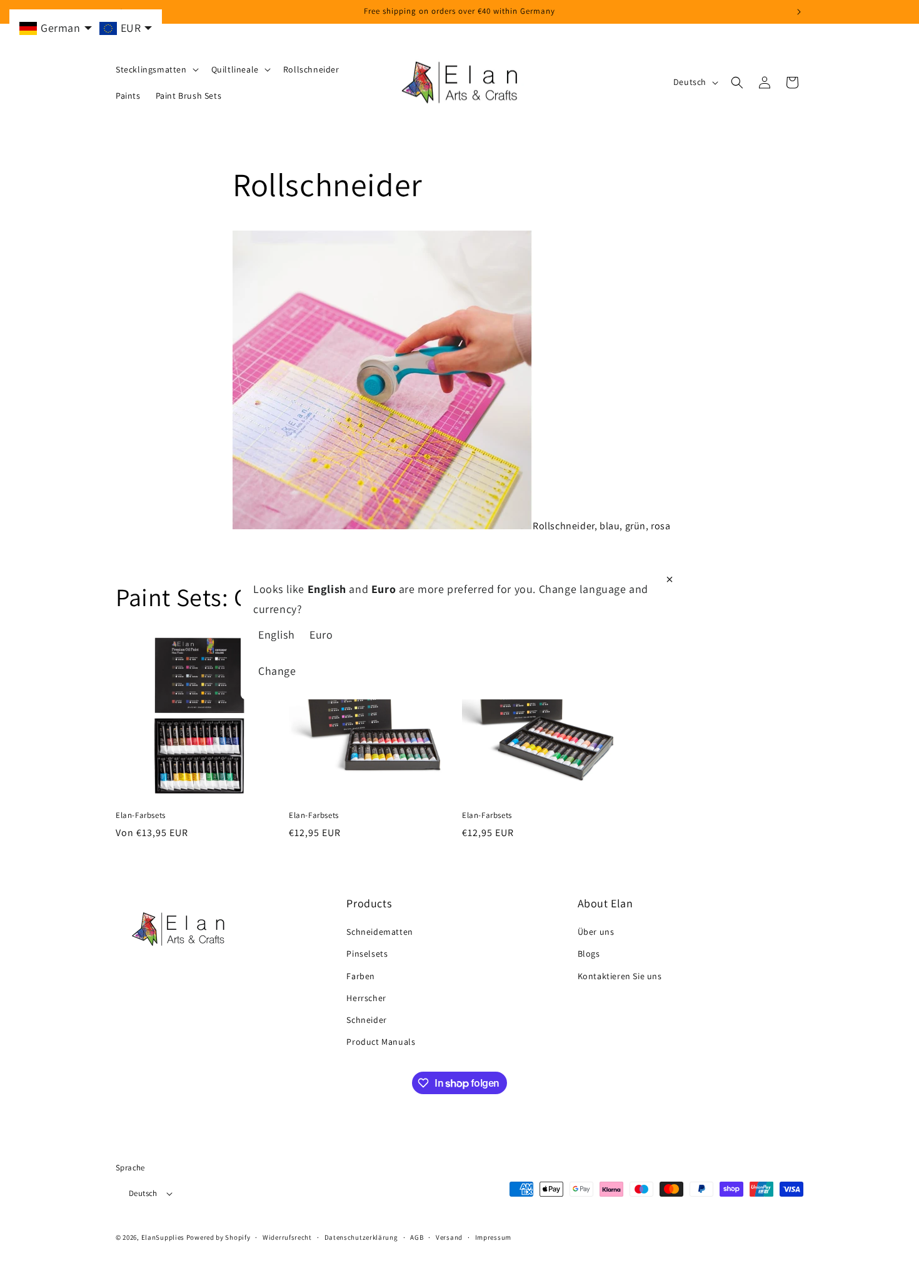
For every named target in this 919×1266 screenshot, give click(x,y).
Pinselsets (367, 953)
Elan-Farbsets (141, 815)
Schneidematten (379, 931)
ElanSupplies (162, 1237)
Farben (360, 976)
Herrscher (366, 998)
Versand (449, 1237)
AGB (416, 1237)
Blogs (589, 953)
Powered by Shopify (218, 1237)
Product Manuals (380, 1041)
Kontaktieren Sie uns (620, 976)
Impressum (493, 1237)
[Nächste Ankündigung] (799, 12)
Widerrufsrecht (287, 1237)
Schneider (366, 1019)
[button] (156, 69)
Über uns (596, 931)
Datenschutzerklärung (361, 1237)
